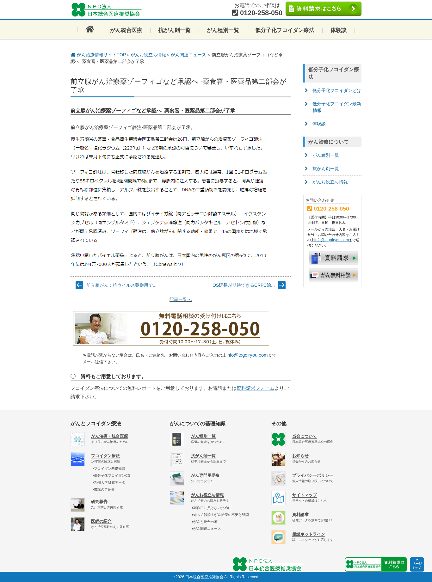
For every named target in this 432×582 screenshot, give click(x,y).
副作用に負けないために (212, 508)
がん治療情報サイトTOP (101, 54)
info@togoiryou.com (247, 355)
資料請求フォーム (256, 388)
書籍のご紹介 (104, 489)
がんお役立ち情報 (148, 54)
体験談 (338, 30)
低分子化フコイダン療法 (284, 30)
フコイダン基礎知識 (109, 468)
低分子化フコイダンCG (112, 475)
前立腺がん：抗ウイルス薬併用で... (121, 285)
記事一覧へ (181, 299)
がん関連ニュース (188, 54)
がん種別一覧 (223, 30)
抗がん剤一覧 (174, 30)
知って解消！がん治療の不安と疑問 (221, 515)
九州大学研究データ (109, 482)
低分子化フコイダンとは (336, 90)
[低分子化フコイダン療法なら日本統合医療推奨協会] (108, 9)
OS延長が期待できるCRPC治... (244, 285)
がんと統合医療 (205, 522)
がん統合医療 (126, 30)
